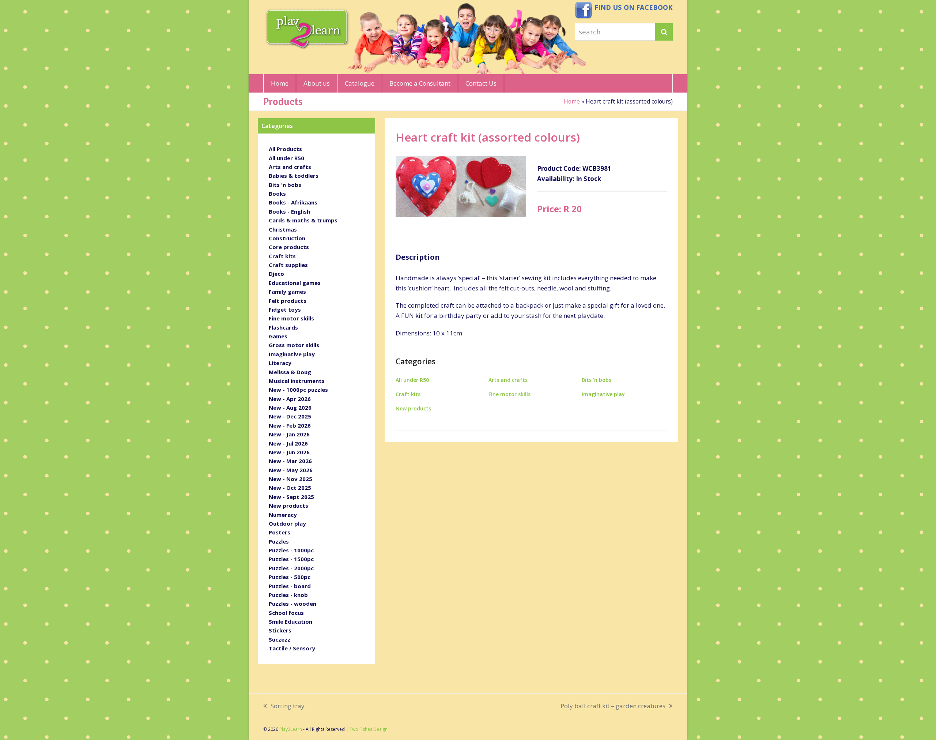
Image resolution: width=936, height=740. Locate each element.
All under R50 (412, 379)
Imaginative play (603, 394)
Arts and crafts (508, 379)
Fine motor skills (509, 394)
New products (413, 408)
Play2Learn (290, 729)
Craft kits (408, 394)
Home (572, 101)
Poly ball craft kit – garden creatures (613, 706)
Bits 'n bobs (596, 379)
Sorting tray (284, 706)
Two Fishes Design (369, 729)
